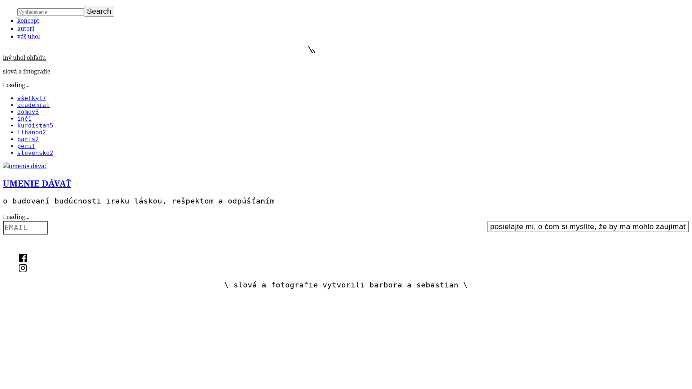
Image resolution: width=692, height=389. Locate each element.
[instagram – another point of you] (23, 269)
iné (24, 118)
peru (26, 146)
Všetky (31, 98)
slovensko (35, 152)
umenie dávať (37, 183)
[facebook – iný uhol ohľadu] (23, 259)
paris (28, 139)
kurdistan (35, 125)
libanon (31, 132)
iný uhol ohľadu (24, 58)
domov (28, 111)
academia (33, 105)
